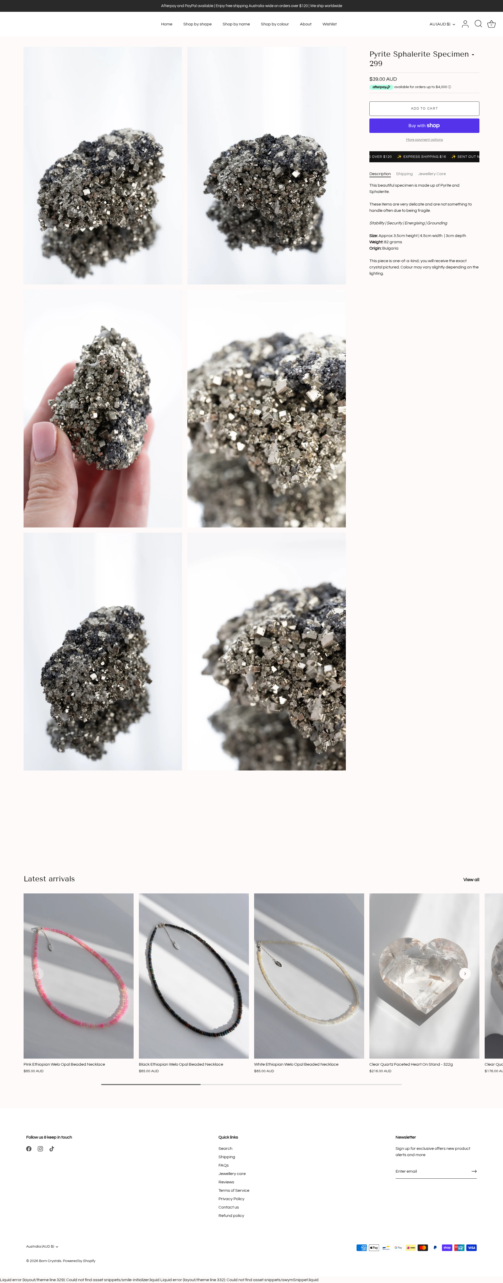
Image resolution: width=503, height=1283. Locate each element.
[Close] (493, 1194)
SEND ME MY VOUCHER (393, 1251)
